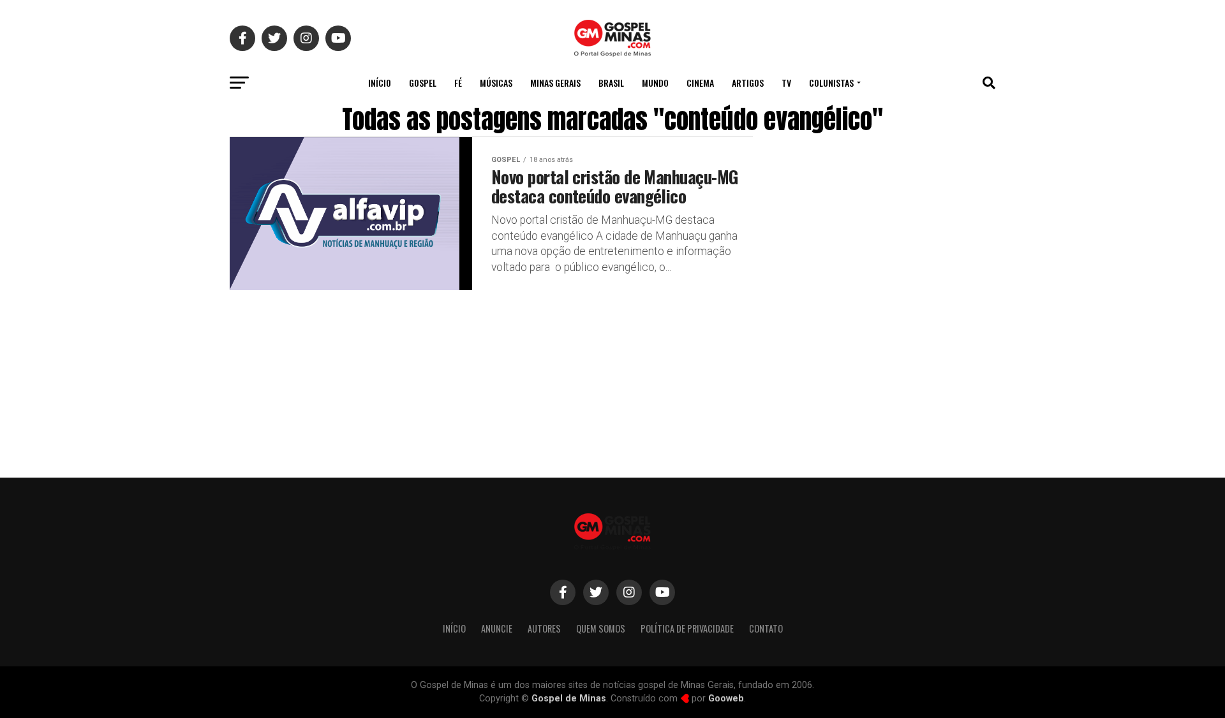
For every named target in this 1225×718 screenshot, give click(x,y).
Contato (766, 628)
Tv (786, 82)
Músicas (496, 82)
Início (379, 82)
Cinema (700, 82)
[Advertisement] (893, 359)
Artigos (748, 82)
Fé (458, 82)
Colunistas (831, 82)
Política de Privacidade (687, 628)
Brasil (611, 82)
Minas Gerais (555, 82)
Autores (544, 628)
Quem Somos (600, 628)
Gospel (422, 82)
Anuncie (496, 628)
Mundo (655, 82)
